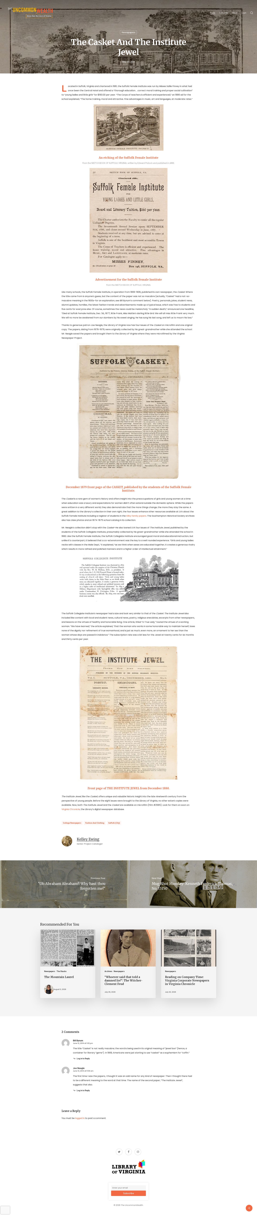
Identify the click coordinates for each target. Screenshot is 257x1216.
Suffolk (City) (114, 823)
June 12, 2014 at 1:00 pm (83, 1043)
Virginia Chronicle (71, 809)
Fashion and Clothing (94, 823)
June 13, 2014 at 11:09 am (83, 1071)
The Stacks (61, 971)
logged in (80, 1118)
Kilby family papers (136, 515)
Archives (108, 971)
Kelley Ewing (88, 839)
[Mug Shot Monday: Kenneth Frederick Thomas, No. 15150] (192, 884)
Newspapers (128, 32)
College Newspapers (72, 823)
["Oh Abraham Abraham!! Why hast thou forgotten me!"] (64, 884)
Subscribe (128, 1193)
